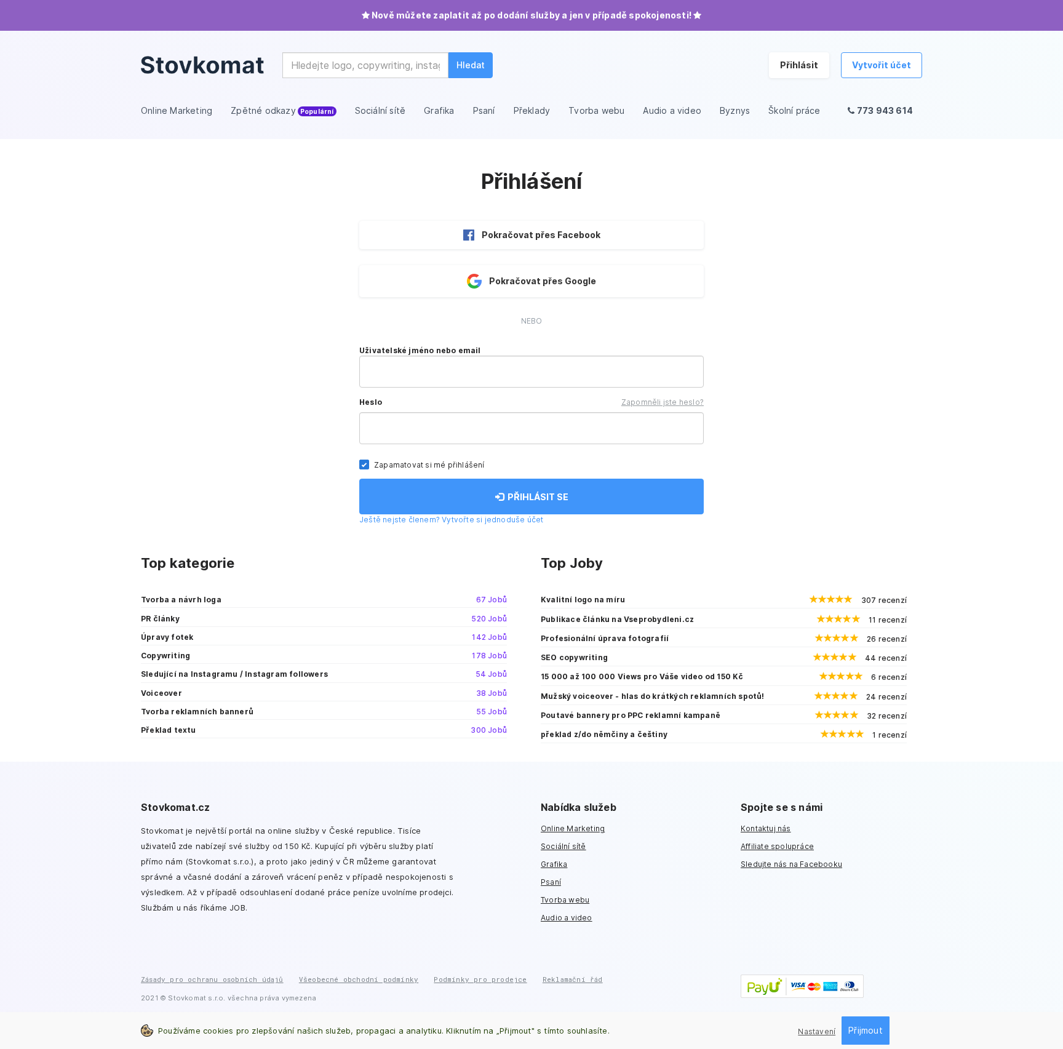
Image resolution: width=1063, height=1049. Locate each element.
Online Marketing (573, 828)
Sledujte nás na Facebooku (791, 864)
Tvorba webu (565, 899)
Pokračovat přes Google (542, 281)
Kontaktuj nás (766, 828)
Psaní (551, 882)
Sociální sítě (563, 846)
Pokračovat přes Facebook (541, 234)
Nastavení (816, 1031)
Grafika (554, 864)
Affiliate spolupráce (777, 846)
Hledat (470, 65)
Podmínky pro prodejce (480, 979)
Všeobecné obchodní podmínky (358, 979)
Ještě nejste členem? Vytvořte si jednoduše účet (451, 519)
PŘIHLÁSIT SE (536, 497)
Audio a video (566, 917)
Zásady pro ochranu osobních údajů (212, 979)
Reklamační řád (573, 979)
